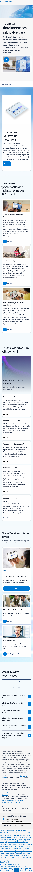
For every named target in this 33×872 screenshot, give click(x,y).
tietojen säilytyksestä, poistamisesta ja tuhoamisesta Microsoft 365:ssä (13, 801)
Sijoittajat (9, 860)
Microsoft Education (6, 835)
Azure (24, 844)
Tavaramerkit (4, 871)
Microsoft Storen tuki (20, 831)
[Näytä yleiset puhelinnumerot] (16, 869)
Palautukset (3, 833)
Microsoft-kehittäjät (17, 848)
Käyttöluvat (27, 869)
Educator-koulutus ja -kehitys (14, 840)
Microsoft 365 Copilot (17, 846)
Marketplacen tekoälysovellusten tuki (15, 851)
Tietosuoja (10, 869)
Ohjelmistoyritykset (15, 855)
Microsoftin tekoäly (5, 844)
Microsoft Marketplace (17, 853)
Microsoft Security (17, 844)
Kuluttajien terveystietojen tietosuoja (10, 866)
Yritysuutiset (21, 857)
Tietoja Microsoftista (12, 857)
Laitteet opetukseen (18, 835)
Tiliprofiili (2, 831)
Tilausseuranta (11, 833)
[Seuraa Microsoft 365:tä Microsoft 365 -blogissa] (22, 825)
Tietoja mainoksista (13, 871)
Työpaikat (3, 857)
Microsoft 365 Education (19, 837)
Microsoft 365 (7, 846)
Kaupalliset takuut (26, 833)
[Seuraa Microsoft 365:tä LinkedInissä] (15, 825)
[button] (6, 59)
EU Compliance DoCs (26, 871)
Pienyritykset (8, 848)
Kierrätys (18, 833)
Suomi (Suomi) (4, 862)
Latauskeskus (10, 831)
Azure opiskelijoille (22, 842)
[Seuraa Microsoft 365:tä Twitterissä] (18, 825)
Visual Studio (25, 855)
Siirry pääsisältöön (6, 1)
